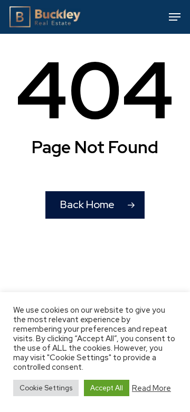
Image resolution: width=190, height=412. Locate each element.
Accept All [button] (106, 387)
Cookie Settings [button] (46, 387)
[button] (174, 17)
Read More (151, 388)
